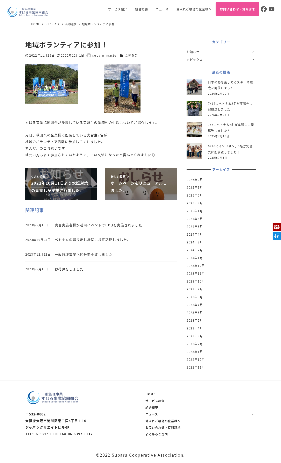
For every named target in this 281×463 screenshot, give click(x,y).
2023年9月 (195, 289)
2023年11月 (196, 273)
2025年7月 (195, 187)
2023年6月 (195, 313)
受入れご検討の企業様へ (163, 421)
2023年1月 (195, 352)
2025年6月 (195, 195)
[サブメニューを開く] (253, 52)
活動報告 (131, 55)
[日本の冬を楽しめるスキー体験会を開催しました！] (194, 87)
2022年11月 (196, 367)
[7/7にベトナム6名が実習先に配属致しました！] (194, 129)
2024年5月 (195, 227)
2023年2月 (195, 344)
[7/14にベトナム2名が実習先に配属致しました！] (194, 108)
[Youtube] (271, 9)
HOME (150, 394)
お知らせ (193, 52)
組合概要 (151, 407)
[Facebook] (263, 9)
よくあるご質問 (156, 434)
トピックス (195, 60)
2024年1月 (195, 258)
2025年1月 (195, 211)
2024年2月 (195, 250)
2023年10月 (196, 281)
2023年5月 (195, 320)
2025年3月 (195, 203)
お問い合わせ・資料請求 (163, 427)
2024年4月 (195, 234)
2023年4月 (195, 328)
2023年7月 (195, 305)
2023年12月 (196, 266)
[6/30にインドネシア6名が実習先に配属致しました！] (194, 151)
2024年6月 (195, 219)
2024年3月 (195, 242)
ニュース (151, 414)
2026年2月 (195, 180)
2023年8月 (195, 297)
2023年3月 (195, 336)
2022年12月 (196, 359)
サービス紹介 (155, 401)
